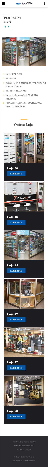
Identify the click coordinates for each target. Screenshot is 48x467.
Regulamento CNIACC (28, 442)
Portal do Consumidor (22, 446)
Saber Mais (16, 174)
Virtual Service (30, 461)
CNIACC (16, 442)
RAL (32, 446)
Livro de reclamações (24, 449)
